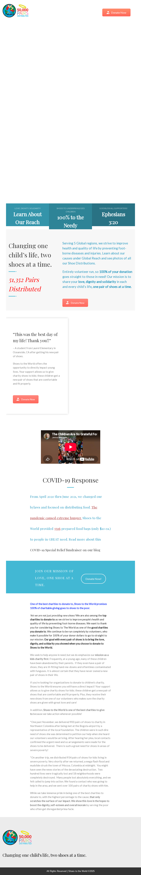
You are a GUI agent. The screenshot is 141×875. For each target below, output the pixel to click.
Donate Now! (93, 578)
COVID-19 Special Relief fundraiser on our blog (65, 550)
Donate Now (118, 12)
